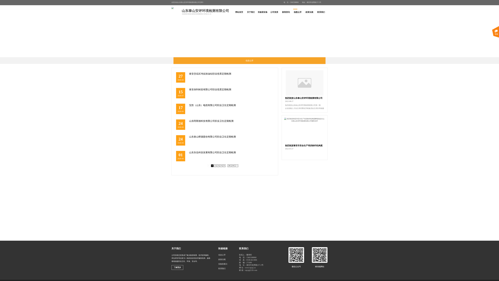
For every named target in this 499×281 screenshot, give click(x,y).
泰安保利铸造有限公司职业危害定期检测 (210, 89)
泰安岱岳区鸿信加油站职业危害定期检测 (210, 73)
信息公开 (298, 12)
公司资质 (274, 12)
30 (233, 166)
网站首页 (239, 12)
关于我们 (251, 12)
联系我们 (321, 12)
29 (229, 166)
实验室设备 (263, 12)
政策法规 (309, 12)
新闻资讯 (286, 12)
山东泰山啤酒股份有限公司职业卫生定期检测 (212, 136)
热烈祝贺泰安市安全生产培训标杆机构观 (304, 145)
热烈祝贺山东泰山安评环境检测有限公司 (304, 98)
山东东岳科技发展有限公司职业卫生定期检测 (212, 152)
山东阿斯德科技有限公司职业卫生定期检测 (211, 121)
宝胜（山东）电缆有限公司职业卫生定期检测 (212, 105)
